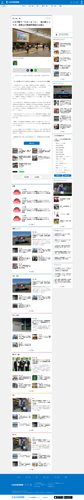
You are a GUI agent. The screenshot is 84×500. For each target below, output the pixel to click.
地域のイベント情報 (60, 143)
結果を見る (67, 175)
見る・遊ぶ (31, 6)
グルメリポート (59, 161)
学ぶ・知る (53, 6)
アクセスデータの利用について (41, 484)
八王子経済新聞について (39, 483)
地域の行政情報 (59, 152)
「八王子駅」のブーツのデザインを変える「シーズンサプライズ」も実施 (32, 81)
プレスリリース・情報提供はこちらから (56, 483)
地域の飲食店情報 (60, 154)
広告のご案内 (37, 486)
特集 (61, 6)
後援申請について (52, 486)
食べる (24, 6)
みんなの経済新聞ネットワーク (17, 497)
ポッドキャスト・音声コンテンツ (64, 170)
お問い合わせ (51, 484)
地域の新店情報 (59, 145)
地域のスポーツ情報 (60, 158)
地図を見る (31, 143)
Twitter (74, 2)
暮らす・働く (45, 6)
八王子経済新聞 (12, 2)
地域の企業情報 (59, 149)
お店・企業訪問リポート (61, 163)
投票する (58, 175)
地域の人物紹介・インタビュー (63, 156)
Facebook (71, 2)
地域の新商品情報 (60, 147)
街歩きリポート (59, 165)
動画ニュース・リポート (61, 167)
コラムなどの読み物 (60, 172)
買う (38, 6)
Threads (77, 2)
